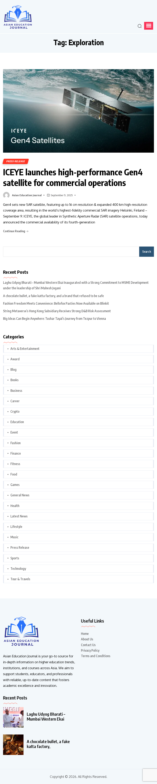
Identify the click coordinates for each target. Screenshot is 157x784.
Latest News (19, 516)
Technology (18, 569)
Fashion (15, 443)
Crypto (14, 411)
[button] (148, 26)
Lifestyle (16, 527)
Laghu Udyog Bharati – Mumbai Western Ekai (46, 716)
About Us (87, 639)
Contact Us (88, 645)
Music (14, 537)
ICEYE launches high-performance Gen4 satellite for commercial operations (73, 177)
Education (17, 422)
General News (19, 495)
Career (15, 401)
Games (15, 485)
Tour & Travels (20, 579)
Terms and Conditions (95, 656)
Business (16, 391)
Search (146, 251)
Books (14, 380)
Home (85, 634)
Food (13, 474)
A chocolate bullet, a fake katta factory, (48, 744)
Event (14, 432)
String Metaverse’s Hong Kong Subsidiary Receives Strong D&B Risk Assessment (57, 311)
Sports (14, 558)
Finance (15, 453)
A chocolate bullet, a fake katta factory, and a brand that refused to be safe (53, 296)
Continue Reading (14, 231)
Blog (13, 369)
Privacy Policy (90, 650)
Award (15, 359)
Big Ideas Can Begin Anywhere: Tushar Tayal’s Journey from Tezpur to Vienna (54, 319)
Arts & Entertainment (24, 349)
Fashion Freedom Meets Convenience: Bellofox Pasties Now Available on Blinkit (56, 303)
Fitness (15, 464)
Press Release (15, 161)
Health (14, 506)
